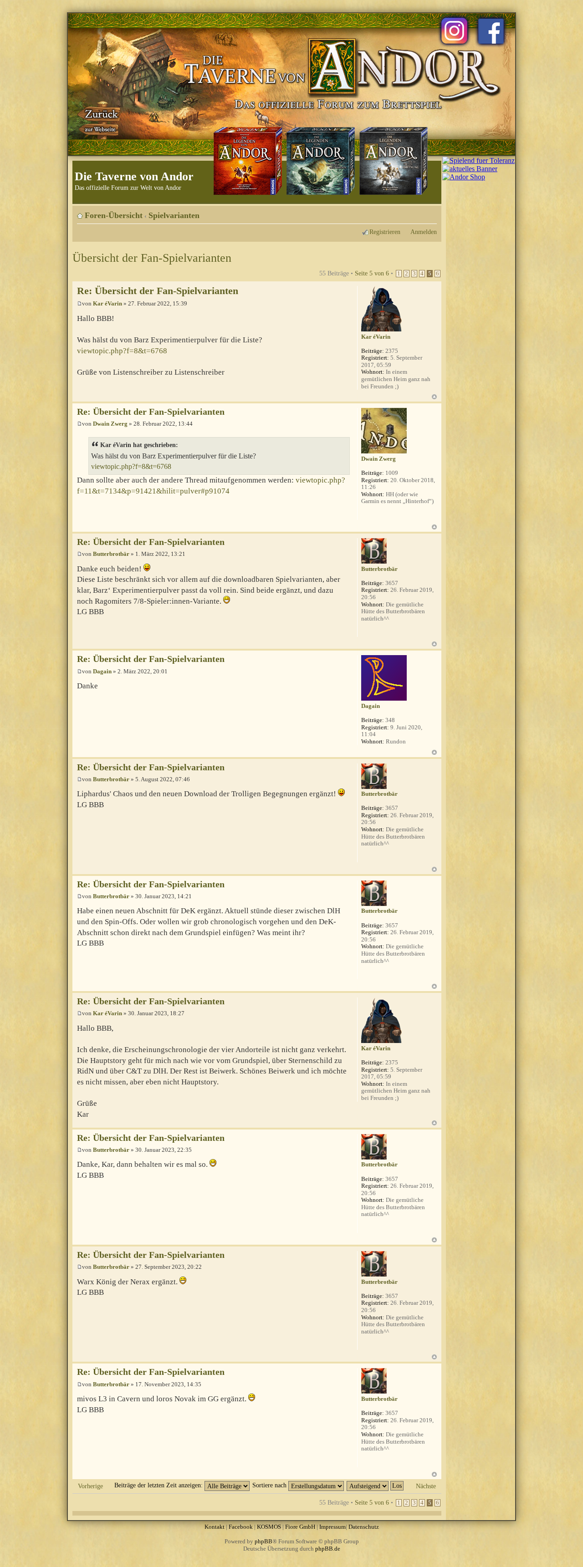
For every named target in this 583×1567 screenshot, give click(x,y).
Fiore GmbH (300, 1526)
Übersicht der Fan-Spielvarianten (151, 258)
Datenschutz (363, 1526)
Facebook (241, 1526)
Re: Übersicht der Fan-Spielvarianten (157, 290)
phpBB (263, 1541)
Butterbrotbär (111, 553)
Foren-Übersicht (114, 215)
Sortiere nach (270, 1485)
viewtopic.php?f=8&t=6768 (122, 350)
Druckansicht (416, 212)
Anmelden (423, 231)
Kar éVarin (107, 303)
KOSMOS (269, 1526)
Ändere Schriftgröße (430, 212)
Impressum (332, 1526)
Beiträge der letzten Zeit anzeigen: (159, 1485)
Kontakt (215, 1526)
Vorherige (90, 1486)
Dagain (102, 671)
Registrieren (384, 231)
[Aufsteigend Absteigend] (375, 1485)
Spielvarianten (173, 215)
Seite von (372, 273)
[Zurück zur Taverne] (100, 119)
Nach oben (434, 396)
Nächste (426, 1486)
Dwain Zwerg (110, 423)
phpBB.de (327, 1548)
